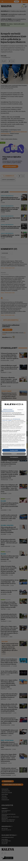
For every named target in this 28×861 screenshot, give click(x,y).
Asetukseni (20, 409)
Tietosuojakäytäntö (14, 457)
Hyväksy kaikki (14, 450)
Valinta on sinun (7, 409)
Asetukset (14, 454)
